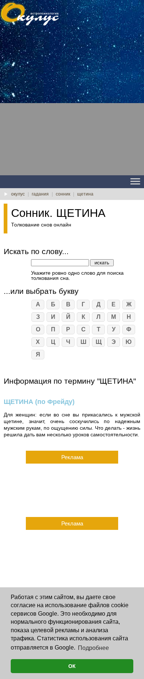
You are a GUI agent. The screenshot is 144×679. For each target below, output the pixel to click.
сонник (63, 194)
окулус (18, 194)
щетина (85, 194)
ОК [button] (72, 666)
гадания (40, 194)
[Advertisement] (72, 103)
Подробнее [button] (93, 648)
